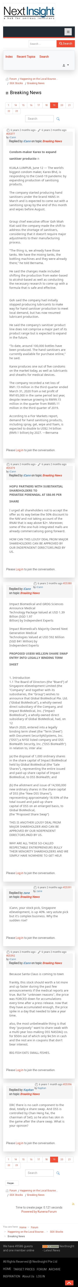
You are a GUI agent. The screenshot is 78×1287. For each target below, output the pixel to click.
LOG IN (40, 1276)
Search (67, 43)
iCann (12, 137)
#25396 (67, 1084)
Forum (34, 1227)
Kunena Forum (47, 1211)
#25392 (10, 955)
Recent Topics (26, 56)
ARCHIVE (55, 1269)
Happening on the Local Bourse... (26, 1231)
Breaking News (52, 141)
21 (69, 105)
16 (31, 105)
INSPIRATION (11, 1276)
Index (9, 56)
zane (39, 891)
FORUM (42, 1269)
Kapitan (42, 1088)
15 (23, 105)
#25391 (67, 887)
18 (46, 105)
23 (16, 111)
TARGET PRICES (24, 1269)
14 (15, 105)
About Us (28, 1276)
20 (62, 105)
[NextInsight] (29, 12)
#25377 (10, 133)
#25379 (10, 468)
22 (9, 111)
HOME (7, 1269)
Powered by (29, 1211)
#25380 (67, 583)
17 (38, 105)
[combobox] (43, 43)
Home (23, 1227)
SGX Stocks (56, 1231)
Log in (20, 450)
